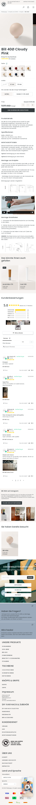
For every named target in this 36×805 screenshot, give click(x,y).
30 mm (5, 84)
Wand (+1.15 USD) (23, 94)
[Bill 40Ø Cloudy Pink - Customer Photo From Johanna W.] (21, 322)
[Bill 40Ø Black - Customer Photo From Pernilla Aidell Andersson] (9, 322)
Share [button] (6, 370)
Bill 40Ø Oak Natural (8, 439)
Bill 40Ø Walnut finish (8, 472)
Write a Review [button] (19, 333)
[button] (30, 370)
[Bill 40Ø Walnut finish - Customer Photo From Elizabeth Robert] (15, 322)
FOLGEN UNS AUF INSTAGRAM (12, 503)
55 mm (19, 84)
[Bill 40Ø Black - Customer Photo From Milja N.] (27, 322)
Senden (30, 577)
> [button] (23, 480)
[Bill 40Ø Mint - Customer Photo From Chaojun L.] (18, 327)
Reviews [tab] (5, 338)
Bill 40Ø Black (6, 366)
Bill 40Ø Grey (6, 419)
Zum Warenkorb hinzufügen (18, 110)
